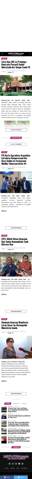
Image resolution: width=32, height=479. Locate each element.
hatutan (10, 72)
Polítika (6, 468)
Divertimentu (24, 468)
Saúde (18, 468)
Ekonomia (12, 468)
